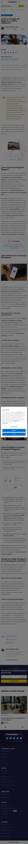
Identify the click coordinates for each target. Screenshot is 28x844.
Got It (14, 434)
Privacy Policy (16, 420)
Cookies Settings (14, 426)
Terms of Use (19, 412)
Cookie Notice (5, 422)
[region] (14, 422)
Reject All (14, 430)
